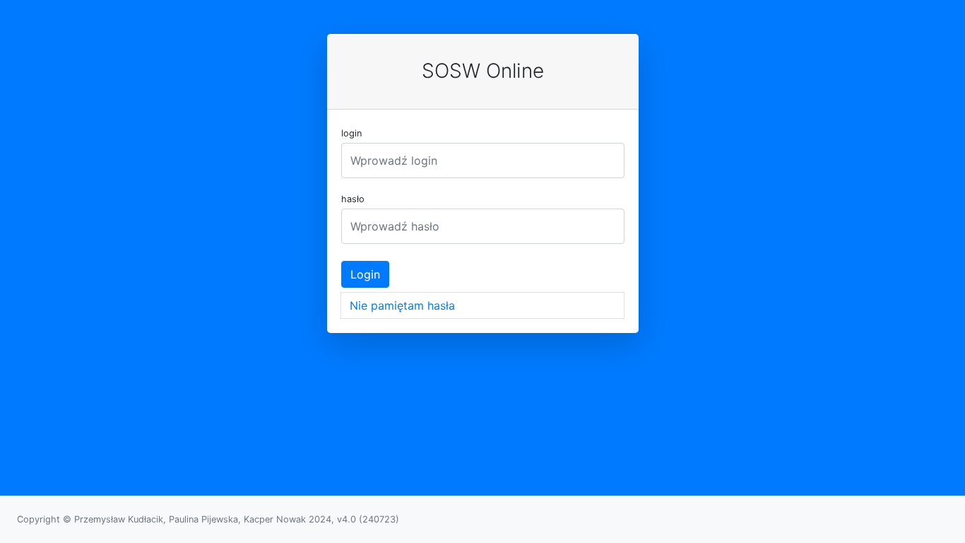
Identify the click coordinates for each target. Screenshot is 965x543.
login (351, 133)
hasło (353, 199)
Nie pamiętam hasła (402, 305)
